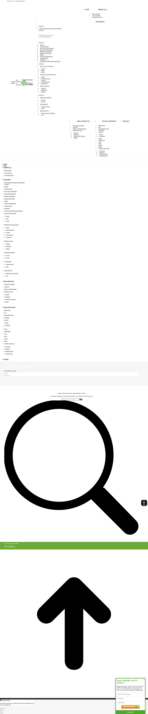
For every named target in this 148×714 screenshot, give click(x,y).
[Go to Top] (74, 697)
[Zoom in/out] (6, 708)
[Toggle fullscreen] (4, 708)
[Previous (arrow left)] (0, 711)
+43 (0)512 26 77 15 (12, 1)
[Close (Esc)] (0, 708)
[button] (13, 161)
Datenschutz (130, 712)
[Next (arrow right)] (2, 711)
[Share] (2, 708)
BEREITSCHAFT (21, 1)
